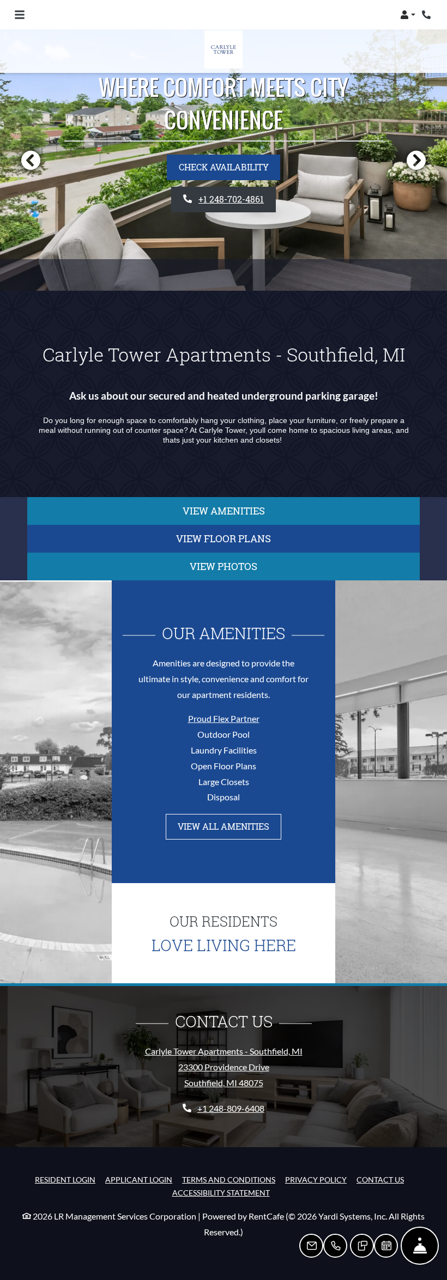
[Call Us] (335, 1246)
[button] (407, 14)
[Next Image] (416, 160)
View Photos (223, 566)
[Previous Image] (30, 160)
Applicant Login (138, 1179)
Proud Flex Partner (223, 718)
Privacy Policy (316, 1179)
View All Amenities (223, 826)
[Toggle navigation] (20, 14)
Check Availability (224, 167)
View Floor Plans (223, 538)
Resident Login (65, 1179)
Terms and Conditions (228, 1179)
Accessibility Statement (221, 1192)
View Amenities (224, 510)
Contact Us (380, 1179)
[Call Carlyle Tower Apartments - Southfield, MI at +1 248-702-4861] (427, 14)
